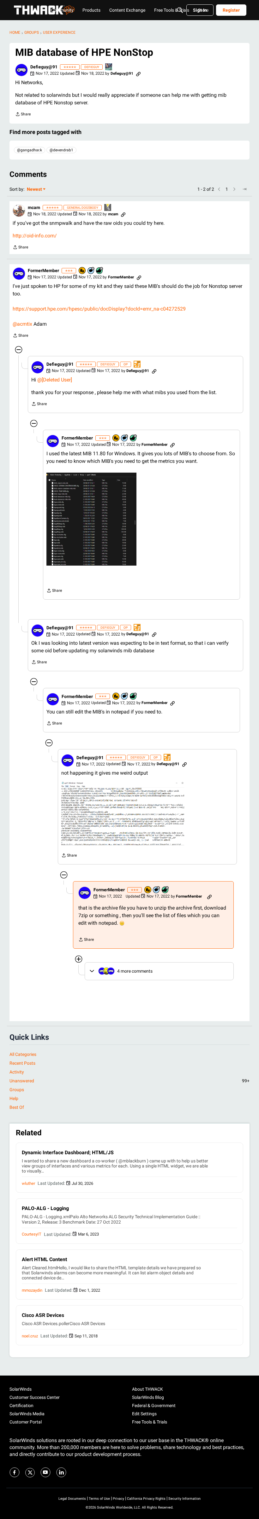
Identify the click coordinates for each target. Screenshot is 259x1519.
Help (13, 1098)
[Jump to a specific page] (244, 189)
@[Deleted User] (54, 380)
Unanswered (129, 1080)
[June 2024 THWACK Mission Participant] (109, 67)
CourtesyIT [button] (31, 1234)
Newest (34, 190)
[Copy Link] (138, 73)
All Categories (22, 1054)
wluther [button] (28, 1183)
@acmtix (22, 324)
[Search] (180, 10)
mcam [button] (34, 207)
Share (23, 115)
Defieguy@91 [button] (43, 66)
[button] (21, 70)
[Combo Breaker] (82, 271)
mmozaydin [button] (32, 1290)
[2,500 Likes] (100, 271)
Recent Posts (22, 1063)
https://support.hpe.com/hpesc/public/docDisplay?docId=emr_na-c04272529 (99, 309)
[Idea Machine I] (108, 208)
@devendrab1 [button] (61, 150)
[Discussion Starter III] (137, 365)
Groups (16, 1089)
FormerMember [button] (43, 270)
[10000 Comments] (91, 271)
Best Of (16, 1107)
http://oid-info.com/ (35, 236)
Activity (16, 1071)
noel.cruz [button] (30, 1336)
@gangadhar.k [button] (29, 150)
